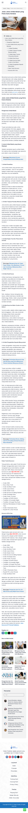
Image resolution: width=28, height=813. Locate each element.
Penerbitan (14, 771)
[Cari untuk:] (14, 695)
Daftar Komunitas (14, 798)
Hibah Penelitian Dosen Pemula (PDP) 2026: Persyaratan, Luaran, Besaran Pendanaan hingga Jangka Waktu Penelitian (20, 682)
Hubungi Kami (14, 782)
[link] (7, 757)
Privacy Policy (14, 784)
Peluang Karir (14, 792)
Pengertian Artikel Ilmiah (13, 42)
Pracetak (14, 768)
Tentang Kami (14, 779)
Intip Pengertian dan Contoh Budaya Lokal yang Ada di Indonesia (15, 731)
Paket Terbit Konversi (13, 68)
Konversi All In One (13, 70)
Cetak (14, 765)
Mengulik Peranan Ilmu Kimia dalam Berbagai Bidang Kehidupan (16, 718)
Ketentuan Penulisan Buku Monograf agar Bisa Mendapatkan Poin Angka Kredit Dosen (15, 711)
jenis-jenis (15, 92)
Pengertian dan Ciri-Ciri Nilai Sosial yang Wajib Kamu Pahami (7, 682)
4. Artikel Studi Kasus (13, 58)
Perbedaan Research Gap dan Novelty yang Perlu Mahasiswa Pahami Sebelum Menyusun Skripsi (13, 361)
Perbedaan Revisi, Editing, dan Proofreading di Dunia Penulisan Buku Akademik (13, 440)
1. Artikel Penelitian (13, 48)
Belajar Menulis (14, 795)
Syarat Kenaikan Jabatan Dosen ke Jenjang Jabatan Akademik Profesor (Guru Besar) (15, 703)
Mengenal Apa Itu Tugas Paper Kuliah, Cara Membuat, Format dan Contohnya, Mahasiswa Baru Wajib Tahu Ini (20, 652)
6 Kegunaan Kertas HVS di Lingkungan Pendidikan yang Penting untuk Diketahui (16, 724)
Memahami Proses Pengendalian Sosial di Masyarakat (7, 652)
